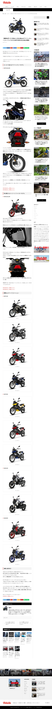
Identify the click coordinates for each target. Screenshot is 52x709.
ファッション (23, 6)
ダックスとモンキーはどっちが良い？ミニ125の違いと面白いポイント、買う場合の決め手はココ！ (43, 29)
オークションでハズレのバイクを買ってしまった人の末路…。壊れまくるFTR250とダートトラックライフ (43, 39)
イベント (42, 226)
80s (37, 224)
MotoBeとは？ (15, 702)
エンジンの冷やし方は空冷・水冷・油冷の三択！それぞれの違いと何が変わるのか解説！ (43, 24)
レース (46, 238)
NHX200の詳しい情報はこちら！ (9, 289)
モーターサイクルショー (37, 238)
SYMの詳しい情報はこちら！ (8, 596)
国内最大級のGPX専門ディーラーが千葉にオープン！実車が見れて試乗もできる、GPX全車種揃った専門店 (43, 44)
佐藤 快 (9, 607)
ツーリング (46, 231)
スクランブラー (46, 230)
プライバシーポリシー (36, 702)
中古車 (39, 239)
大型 (48, 239)
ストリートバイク (40, 231)
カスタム (29, 6)
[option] (5, 672)
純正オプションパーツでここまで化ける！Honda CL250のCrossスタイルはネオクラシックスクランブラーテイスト (43, 34)
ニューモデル (41, 233)
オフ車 (39, 228)
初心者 (43, 239)
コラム (18, 6)
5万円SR (35, 224)
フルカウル (46, 235)
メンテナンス (40, 236)
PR (35, 227)
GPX (45, 224)
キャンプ (38, 230)
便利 (40, 239)
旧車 (36, 241)
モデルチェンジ (45, 236)
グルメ (45, 6)
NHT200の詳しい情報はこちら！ (9, 189)
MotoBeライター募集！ (22, 702)
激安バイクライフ (42, 241)
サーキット (42, 230)
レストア (43, 238)
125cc (40, 224)
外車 (46, 239)
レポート (6, 6)
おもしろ (35, 6)
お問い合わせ (29, 702)
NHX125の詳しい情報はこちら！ (9, 287)
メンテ (41, 6)
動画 (44, 239)
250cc (43, 224)
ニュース (12, 6)
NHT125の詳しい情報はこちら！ (9, 188)
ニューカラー (36, 233)
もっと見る (41, 123)
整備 (35, 241)
